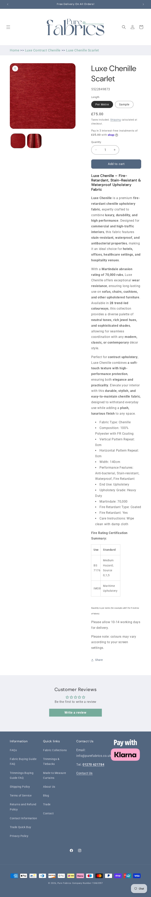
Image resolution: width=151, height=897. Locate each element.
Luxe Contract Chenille (43, 50)
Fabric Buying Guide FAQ (23, 761)
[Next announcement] (143, 4)
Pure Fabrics (64, 883)
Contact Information (23, 818)
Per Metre (102, 104)
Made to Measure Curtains (54, 775)
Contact (48, 813)
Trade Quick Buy (20, 827)
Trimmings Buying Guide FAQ (22, 775)
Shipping (115, 119)
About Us (49, 786)
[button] (8, 27)
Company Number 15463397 (87, 883)
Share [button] (99, 659)
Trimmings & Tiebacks (51, 761)
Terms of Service (21, 795)
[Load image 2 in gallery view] (34, 141)
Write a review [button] (75, 712)
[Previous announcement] (7, 4)
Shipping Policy (20, 786)
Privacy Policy (19, 836)
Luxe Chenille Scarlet (82, 50)
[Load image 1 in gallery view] (18, 141)
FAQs (13, 750)
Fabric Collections (55, 750)
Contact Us (84, 773)
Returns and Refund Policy (23, 807)
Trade (47, 804)
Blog (46, 795)
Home (14, 50)
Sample (124, 104)
